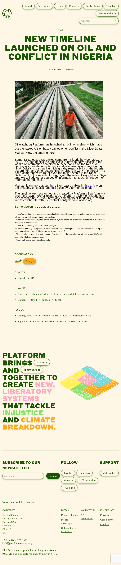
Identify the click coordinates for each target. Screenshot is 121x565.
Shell (34, 299)
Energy (29, 261)
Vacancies (87, 518)
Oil (89, 315)
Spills (85, 321)
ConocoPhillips (40, 293)
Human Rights (49, 315)
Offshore (78, 315)
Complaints (107, 519)
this (53, 187)
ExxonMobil (69, 293)
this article (91, 185)
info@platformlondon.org (17, 543)
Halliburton (87, 293)
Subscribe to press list (68, 529)
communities (31, 369)
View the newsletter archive (18, 501)
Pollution (49, 321)
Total (58, 299)
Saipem (22, 299)
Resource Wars (68, 321)
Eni (56, 293)
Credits (104, 524)
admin (69, 69)
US (33, 278)
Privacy (104, 514)
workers (41, 362)
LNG (65, 315)
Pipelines (23, 321)
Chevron (23, 293)
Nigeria (22, 278)
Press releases (70, 514)
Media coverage (66, 521)
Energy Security (27, 315)
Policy (36, 321)
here (52, 152)
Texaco (45, 299)
